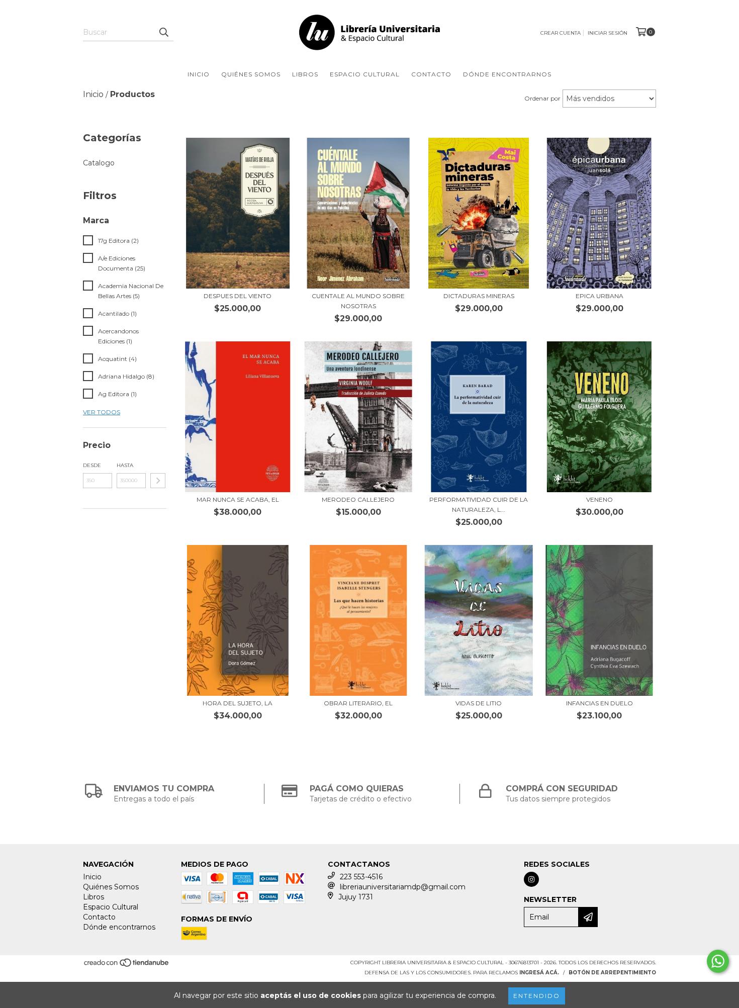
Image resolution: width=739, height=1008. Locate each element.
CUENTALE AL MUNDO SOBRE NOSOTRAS (358, 301)
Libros (305, 74)
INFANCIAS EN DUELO (599, 703)
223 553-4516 (361, 876)
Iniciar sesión (607, 33)
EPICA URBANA (599, 296)
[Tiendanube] (127, 966)
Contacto (431, 74)
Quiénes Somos (251, 74)
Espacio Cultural (365, 74)
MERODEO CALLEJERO (358, 499)
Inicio (199, 74)
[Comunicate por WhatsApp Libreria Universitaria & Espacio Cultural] (718, 961)
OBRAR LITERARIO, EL (358, 703)
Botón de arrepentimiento (612, 972)
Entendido (536, 995)
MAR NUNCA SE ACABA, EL (238, 499)
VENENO (599, 499)
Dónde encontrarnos (507, 74)
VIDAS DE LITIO (478, 703)
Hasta (125, 465)
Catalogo (99, 162)
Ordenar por (542, 98)
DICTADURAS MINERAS (478, 296)
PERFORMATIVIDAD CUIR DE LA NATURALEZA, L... (478, 504)
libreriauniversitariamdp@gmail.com (403, 886)
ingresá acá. (539, 972)
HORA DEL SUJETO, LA (237, 703)
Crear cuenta (560, 33)
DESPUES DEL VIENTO (237, 296)
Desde (92, 465)
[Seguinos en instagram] (531, 879)
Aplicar (157, 480)
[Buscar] (163, 32)
